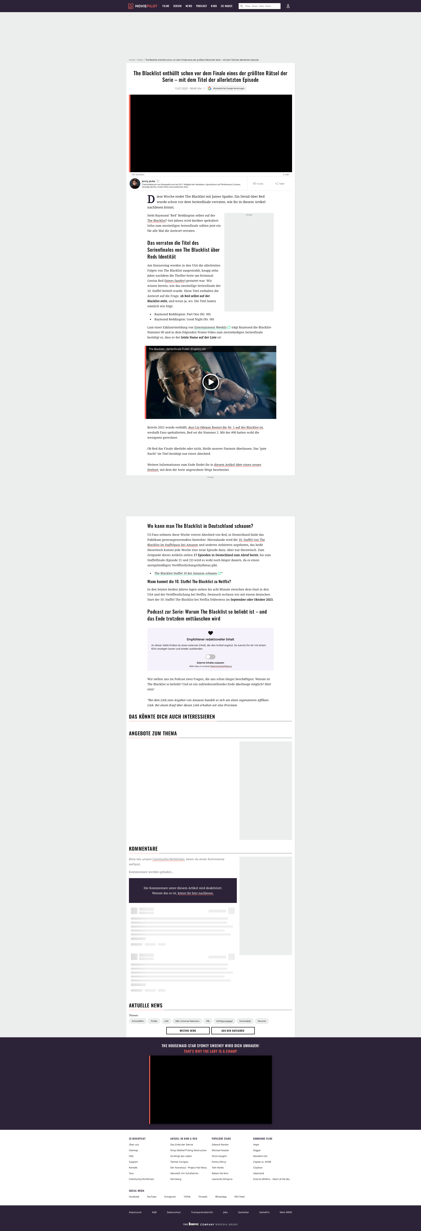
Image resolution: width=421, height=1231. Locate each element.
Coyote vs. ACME (262, 1161)
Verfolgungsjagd (224, 1021)
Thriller (154, 1021)
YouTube (151, 1196)
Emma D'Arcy (219, 1161)
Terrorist (262, 1021)
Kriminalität (245, 1021)
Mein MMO (286, 1212)
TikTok (187, 1196)
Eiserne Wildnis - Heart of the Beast (272, 1179)
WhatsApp (221, 1196)
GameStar (243, 1212)
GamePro (264, 1212)
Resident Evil (260, 1156)
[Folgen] (158, 181)
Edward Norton (220, 1144)
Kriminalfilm (138, 1021)
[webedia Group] (210, 1224)
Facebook (134, 1196)
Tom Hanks (218, 1167)
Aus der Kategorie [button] (233, 1030)
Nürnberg (175, 1179)
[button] (258, 184)
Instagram (170, 1196)
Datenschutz (174, 1212)
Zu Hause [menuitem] (227, 6)
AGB (154, 1212)
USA (166, 1021)
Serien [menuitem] (177, 6)
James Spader (174, 281)
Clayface (257, 1167)
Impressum (135, 1212)
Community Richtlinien (141, 1179)
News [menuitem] (189, 6)
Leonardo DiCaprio (222, 1179)
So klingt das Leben (181, 1156)
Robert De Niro (220, 1173)
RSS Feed (240, 1196)
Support (133, 1161)
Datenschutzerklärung (221, 666)
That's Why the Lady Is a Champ (210, 1051)
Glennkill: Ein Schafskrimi (184, 1173)
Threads (202, 1196)
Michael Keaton (220, 1150)
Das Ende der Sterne (181, 1144)
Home (132, 59)
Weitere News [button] (188, 1030)
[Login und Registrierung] (288, 6)
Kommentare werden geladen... (151, 872)
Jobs (225, 1212)
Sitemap (133, 1150)
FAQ (131, 1156)
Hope (256, 1144)
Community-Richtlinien (168, 859)
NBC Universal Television (187, 1021)
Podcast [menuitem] (201, 6)
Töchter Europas (179, 1161)
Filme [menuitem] (165, 6)
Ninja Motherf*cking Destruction (188, 1150)
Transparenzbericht (202, 1212)
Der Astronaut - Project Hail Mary (188, 1167)
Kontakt (133, 1167)
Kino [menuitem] (214, 6)
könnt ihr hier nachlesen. (196, 893)
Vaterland (258, 1173)
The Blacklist (156, 220)
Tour (131, 1173)
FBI (207, 1021)
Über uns (134, 1144)
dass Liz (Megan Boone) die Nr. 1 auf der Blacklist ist (225, 427)
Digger (257, 1150)
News (140, 59)
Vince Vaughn (219, 1156)
